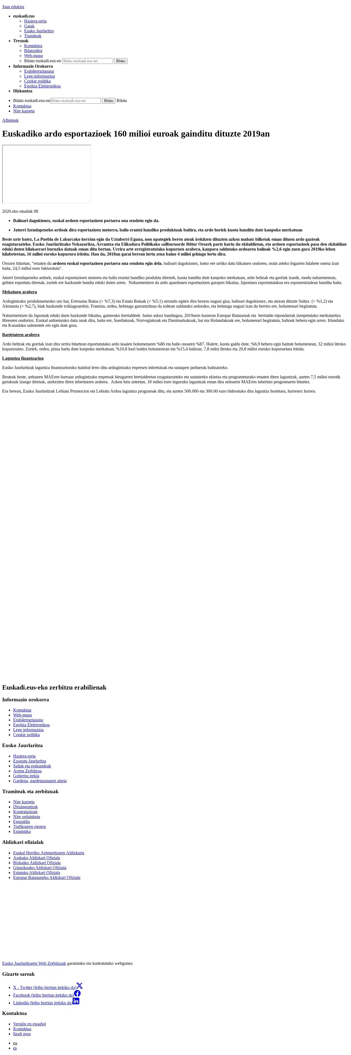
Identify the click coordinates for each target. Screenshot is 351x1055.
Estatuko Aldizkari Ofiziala (36, 872)
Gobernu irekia (26, 775)
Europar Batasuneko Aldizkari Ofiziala (46, 877)
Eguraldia (21, 821)
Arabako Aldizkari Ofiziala (36, 857)
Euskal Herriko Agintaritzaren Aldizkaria (48, 852)
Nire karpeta (24, 111)
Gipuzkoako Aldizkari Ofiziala (39, 867)
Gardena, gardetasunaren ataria (40, 780)
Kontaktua (33, 45)
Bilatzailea (33, 50)
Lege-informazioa (39, 76)
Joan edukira (13, 6)
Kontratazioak (25, 811)
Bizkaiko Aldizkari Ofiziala (37, 862)
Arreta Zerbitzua (27, 770)
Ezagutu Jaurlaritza (29, 761)
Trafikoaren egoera (29, 826)
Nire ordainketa (26, 816)
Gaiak (29, 26)
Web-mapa (33, 55)
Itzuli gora (22, 1033)
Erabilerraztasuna (39, 71)
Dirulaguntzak (25, 806)
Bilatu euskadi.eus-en (42, 60)
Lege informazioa (28, 729)
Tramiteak (32, 35)
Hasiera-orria (35, 21)
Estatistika (22, 831)
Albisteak (10, 120)
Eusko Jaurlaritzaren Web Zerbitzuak (34, 963)
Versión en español (29, 1024)
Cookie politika (37, 81)
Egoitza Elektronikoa (42, 86)
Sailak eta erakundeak (32, 766)
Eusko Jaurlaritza (39, 31)
